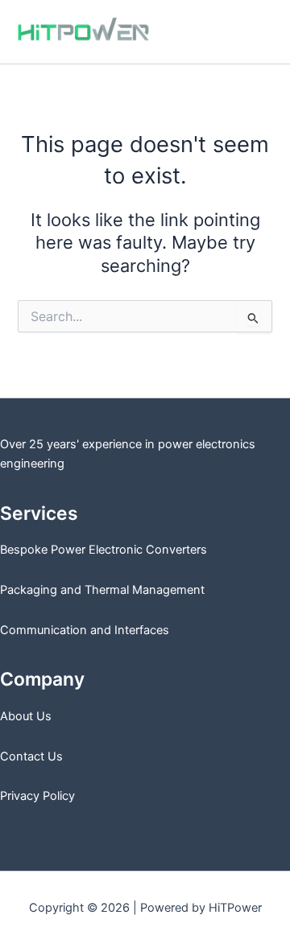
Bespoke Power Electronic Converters (103, 549)
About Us (26, 716)
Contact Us (31, 756)
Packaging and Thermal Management (102, 590)
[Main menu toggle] (257, 32)
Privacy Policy (37, 796)
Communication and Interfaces (84, 630)
